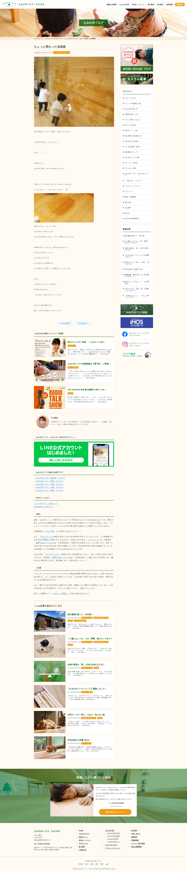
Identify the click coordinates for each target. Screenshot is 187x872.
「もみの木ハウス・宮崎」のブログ (48, 490)
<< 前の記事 (64, 323)
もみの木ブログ (84, 834)
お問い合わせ (135, 834)
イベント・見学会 (131, 163)
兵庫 (96, 864)
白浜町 (46, 849)
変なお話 (128, 202)
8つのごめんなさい (111, 845)
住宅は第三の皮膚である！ (134, 269)
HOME (81, 830)
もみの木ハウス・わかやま (31, 4)
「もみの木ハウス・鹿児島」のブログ (49, 478)
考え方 (127, 213)
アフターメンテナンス (133, 186)
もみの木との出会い (132, 141)
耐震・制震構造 (130, 197)
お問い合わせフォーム (114, 812)
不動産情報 (135, 840)
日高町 (57, 849)
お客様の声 (82, 850)
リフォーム (129, 191)
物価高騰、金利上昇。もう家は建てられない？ (137, 275)
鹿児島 (81, 864)
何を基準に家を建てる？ (134, 136)
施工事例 (151, 4)
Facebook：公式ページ (44, 507)
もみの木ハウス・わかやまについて (137, 174)
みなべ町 (40, 849)
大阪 (91, 864)
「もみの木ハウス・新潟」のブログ (48, 481)
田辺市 (62, 847)
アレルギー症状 (130, 168)
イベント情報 (178, 846)
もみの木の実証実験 (113, 836)
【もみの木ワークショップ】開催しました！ (137, 256)
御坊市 (67, 847)
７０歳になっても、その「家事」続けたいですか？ (137, 242)
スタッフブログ (130, 98)
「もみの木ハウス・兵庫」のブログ (48, 487)
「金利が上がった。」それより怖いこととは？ (137, 296)
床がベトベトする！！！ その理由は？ (137, 282)
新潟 (86, 864)
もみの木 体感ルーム (113, 842)
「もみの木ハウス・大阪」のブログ (48, 484)
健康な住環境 (111, 4)
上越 (107, 864)
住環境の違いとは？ (132, 114)
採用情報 (169, 4)
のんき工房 (49, 531)
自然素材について (131, 152)
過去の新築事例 (136, 847)
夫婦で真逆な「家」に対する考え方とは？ (137, 249)
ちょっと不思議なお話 (133, 103)
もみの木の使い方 (131, 109)
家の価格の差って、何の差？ (135, 236)
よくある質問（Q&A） (133, 147)
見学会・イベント (138, 4)
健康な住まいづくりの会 (46, 543)
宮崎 (101, 864)
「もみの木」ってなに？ (134, 181)
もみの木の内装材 (112, 839)
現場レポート (83, 837)
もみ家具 (128, 208)
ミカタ (113, 868)
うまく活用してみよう (61, 52)
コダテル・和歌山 (59, 593)
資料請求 (180, 4)
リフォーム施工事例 (138, 843)
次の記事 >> (83, 323)
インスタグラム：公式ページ (46, 503)
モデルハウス (83, 843)
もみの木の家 (124, 4)
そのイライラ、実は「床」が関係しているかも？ (137, 289)
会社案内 (160, 4)
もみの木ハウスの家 (132, 157)
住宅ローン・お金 (131, 130)
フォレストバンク (46, 537)
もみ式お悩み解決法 (132, 218)
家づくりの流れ (130, 125)
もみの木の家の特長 (113, 833)
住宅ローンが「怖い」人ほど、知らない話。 (137, 263)
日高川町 (51, 849)
